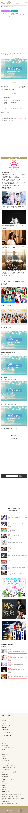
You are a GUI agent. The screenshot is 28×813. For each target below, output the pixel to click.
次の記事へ (13, 438)
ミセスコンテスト (6, 760)
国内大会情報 (5, 774)
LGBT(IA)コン (5, 758)
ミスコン (4, 741)
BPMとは (4, 720)
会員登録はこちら (12, 810)
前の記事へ (14, 435)
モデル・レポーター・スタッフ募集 (10, 796)
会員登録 (4, 722)
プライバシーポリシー (7, 725)
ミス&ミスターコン (6, 756)
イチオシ (4, 739)
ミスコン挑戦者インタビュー (8, 769)
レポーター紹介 (5, 801)
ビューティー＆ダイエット (8, 747)
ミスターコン (5, 754)
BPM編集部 (5, 172)
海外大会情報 (14, 11)
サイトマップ (5, 729)
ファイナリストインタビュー (8, 767)
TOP (3, 718)
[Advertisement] (14, 35)
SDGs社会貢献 (5, 749)
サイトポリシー (5, 727)
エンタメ (4, 738)
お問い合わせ (5, 723)
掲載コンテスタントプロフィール (9, 803)
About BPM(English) (6, 732)
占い (3, 751)
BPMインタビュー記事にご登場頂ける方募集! (12, 794)
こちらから (21, 118)
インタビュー (5, 745)
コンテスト (4, 743)
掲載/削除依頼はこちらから (21, 58)
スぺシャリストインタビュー (8, 765)
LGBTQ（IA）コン (6, 11)
